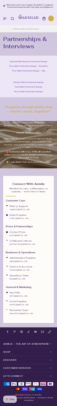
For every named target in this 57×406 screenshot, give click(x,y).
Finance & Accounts (21, 266)
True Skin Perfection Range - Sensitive (28, 66)
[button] (4, 18)
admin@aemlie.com (18, 261)
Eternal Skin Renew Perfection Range (29, 61)
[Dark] (51, 18)
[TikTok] (28, 331)
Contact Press (17, 232)
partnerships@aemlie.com (22, 244)
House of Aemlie (32, 394)
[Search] (12, 18)
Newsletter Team (19, 310)
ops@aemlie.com (17, 279)
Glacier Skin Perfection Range (28, 82)
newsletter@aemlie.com (21, 313)
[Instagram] (21, 331)
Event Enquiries (18, 301)
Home (6, 28)
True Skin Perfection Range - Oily (28, 70)
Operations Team (19, 275)
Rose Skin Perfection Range (28, 91)
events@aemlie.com (19, 305)
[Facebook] (7, 331)
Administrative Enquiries (23, 257)
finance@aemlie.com (19, 270)
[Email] (42, 331)
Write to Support (19, 206)
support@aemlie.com (19, 209)
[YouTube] (35, 331)
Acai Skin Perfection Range (28, 86)
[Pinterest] (14, 331)
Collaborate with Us (21, 240)
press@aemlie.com (18, 235)
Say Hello (15, 292)
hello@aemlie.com (18, 296)
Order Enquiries (18, 215)
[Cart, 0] (44, 18)
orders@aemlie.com (19, 218)
